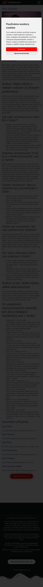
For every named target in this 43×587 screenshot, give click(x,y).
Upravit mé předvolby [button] (21, 53)
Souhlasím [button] (21, 49)
